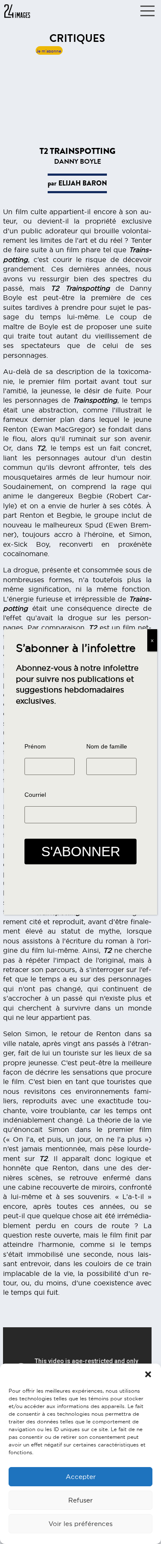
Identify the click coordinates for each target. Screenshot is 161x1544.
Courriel (35, 794)
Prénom (35, 746)
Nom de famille (106, 746)
